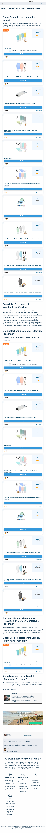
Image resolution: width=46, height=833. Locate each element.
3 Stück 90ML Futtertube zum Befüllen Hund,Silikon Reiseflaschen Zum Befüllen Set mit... (23, 183)
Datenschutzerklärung (23, 823)
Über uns (30, 823)
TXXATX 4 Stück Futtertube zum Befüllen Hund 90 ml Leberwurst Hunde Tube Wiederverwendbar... (20, 131)
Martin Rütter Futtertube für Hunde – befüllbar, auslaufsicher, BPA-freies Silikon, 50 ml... (22, 292)
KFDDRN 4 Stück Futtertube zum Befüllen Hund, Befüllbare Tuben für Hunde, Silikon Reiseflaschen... (22, 47)
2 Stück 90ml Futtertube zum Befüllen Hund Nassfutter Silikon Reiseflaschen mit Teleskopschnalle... (21, 77)
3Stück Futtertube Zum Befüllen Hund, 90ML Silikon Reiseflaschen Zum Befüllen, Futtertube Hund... (21, 157)
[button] (42, 3)
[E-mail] (5, 705)
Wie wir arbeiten (36, 823)
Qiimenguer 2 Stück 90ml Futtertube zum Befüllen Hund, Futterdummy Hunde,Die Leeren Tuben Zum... (23, 266)
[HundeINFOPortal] (3, 3)
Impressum (16, 823)
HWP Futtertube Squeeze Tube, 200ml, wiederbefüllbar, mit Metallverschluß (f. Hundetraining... (20, 104)
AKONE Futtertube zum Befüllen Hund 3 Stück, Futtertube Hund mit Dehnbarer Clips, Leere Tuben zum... (22, 239)
